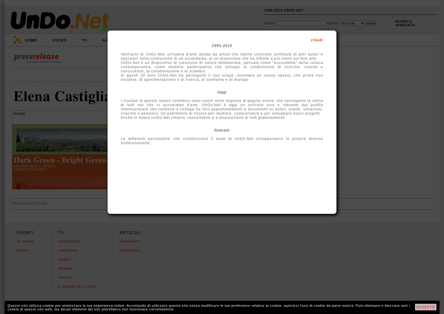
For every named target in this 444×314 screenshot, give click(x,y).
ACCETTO (426, 307)
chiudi (317, 40)
